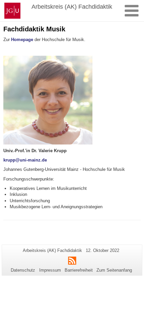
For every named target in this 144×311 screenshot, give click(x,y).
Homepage (22, 39)
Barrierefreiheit (79, 270)
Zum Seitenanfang (114, 270)
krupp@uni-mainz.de (25, 160)
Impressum (50, 270)
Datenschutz (23, 270)
